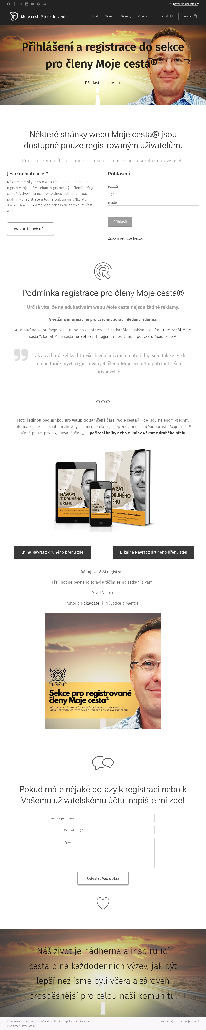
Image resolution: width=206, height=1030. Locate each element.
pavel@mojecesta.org (186, 4)
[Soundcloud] (44, 4)
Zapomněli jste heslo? (125, 238)
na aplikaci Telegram (93, 336)
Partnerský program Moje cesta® (180, 1021)
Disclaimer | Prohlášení (21, 1025)
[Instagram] (14, 4)
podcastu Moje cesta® (156, 336)
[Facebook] (8, 4)
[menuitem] (95, 16)
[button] (165, 16)
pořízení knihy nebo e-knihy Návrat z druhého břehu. (139, 433)
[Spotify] (38, 4)
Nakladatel (91, 603)
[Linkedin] (26, 4)
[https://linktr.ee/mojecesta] (20, 4)
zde (31, 205)
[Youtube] (32, 4)
